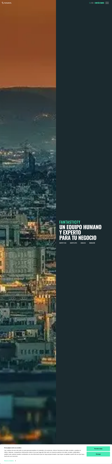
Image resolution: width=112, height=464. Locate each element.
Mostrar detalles (9, 460)
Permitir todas (98, 448)
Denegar (98, 454)
